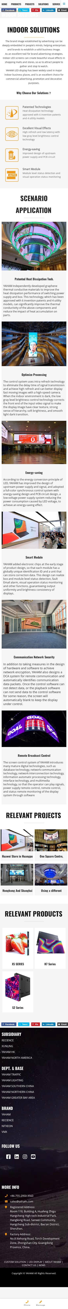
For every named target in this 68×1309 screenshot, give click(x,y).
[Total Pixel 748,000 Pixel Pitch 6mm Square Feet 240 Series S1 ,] (17, 875)
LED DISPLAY (35, 1261)
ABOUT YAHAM (53, 1261)
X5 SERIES (18, 964)
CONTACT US (29, 1265)
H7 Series (50, 964)
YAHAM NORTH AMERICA (17, 1058)
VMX (4, 1132)
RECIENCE (8, 1040)
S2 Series (17, 1007)
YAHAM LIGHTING (12, 1080)
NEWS (42, 1265)
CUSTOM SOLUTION (15, 1261)
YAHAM (6, 1114)
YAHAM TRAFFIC (11, 1074)
